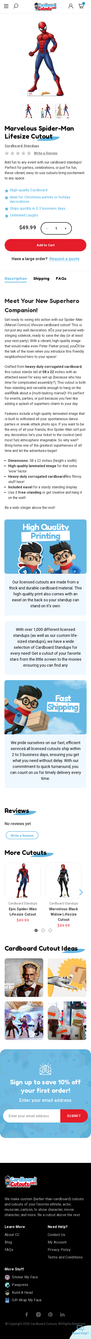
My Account (57, 1242)
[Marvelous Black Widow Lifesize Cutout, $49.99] (64, 881)
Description (16, 278)
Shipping (41, 278)
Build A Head (22, 1292)
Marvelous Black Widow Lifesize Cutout (63, 914)
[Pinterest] (50, 1314)
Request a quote (64, 258)
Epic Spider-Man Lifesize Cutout (23, 911)
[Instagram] (38, 1314)
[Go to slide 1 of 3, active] (36, 930)
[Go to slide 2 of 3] (43, 930)
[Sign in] (71, 7)
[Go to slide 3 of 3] (50, 930)
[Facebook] (26, 1314)
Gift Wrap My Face (26, 1300)
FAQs (61, 278)
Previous (5, 892)
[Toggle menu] (6, 6)
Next (80, 892)
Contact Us (56, 1235)
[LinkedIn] (62, 1314)
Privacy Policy (59, 1250)
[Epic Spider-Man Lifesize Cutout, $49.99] (23, 881)
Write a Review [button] (45, 153)
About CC (12, 1235)
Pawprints (19, 1285)
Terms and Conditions (65, 1257)
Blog (8, 1242)
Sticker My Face (24, 1277)
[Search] (16, 7)
